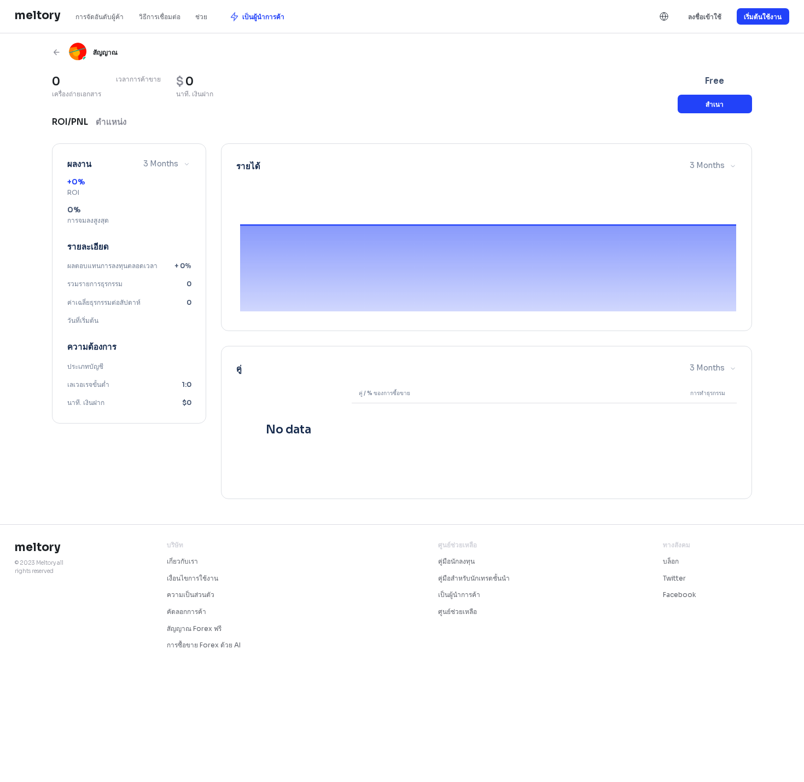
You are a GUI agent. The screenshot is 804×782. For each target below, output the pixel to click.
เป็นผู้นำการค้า (459, 594)
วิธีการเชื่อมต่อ (159, 17)
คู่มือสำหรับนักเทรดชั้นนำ (474, 578)
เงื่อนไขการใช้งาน (192, 578)
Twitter (674, 578)
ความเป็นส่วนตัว (190, 594)
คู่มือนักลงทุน (456, 561)
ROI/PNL (70, 122)
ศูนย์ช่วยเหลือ (457, 611)
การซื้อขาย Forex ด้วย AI (204, 645)
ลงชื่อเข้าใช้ (704, 17)
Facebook (679, 594)
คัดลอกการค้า (186, 611)
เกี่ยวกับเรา (182, 561)
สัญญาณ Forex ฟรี (194, 628)
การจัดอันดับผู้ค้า (99, 17)
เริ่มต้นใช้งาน (763, 17)
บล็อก (671, 561)
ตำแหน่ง (111, 122)
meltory (38, 15)
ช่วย (201, 17)
